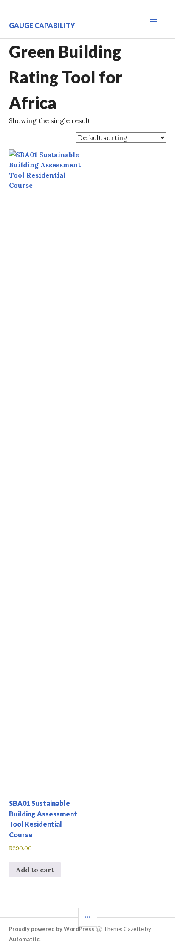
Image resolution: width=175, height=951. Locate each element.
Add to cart (35, 869)
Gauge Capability (42, 25)
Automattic (24, 939)
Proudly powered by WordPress (51, 928)
